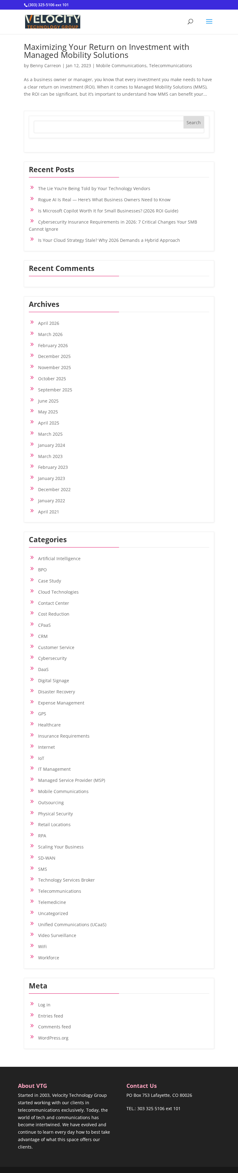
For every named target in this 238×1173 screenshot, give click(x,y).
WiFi (42, 946)
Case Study (49, 581)
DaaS (43, 669)
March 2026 (50, 334)
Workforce (48, 958)
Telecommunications (170, 65)
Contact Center (53, 603)
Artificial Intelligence (59, 558)
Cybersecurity (52, 658)
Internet (46, 747)
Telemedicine (52, 902)
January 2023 (51, 478)
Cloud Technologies (58, 592)
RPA (42, 836)
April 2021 (48, 512)
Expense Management (61, 703)
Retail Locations (54, 824)
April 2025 (48, 423)
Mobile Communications (121, 65)
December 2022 (54, 489)
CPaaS (44, 625)
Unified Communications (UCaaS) (72, 924)
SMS (42, 869)
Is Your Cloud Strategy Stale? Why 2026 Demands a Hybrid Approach (109, 240)
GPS (42, 714)
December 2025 (54, 356)
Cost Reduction (53, 614)
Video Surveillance (57, 935)
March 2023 (50, 456)
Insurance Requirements (64, 736)
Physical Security (55, 814)
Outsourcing (51, 802)
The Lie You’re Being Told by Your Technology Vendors (94, 188)
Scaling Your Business (61, 847)
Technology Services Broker (66, 880)
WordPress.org (53, 1038)
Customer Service (56, 647)
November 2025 (54, 367)
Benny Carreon (45, 65)
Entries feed (50, 1016)
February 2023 (53, 467)
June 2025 (48, 401)
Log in (44, 1005)
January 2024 (51, 445)
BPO (42, 570)
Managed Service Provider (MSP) (71, 780)
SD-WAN (46, 858)
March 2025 (50, 434)
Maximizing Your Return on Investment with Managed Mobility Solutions (106, 50)
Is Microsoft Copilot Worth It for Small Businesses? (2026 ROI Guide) (108, 211)
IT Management (54, 769)
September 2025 (55, 390)
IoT (41, 758)
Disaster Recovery (56, 692)
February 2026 (53, 345)
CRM (43, 636)
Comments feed (54, 1027)
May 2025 (48, 412)
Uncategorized (53, 913)
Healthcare (49, 725)
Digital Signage (53, 680)
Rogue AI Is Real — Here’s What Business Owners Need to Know (104, 200)
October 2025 (52, 379)
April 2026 (48, 323)
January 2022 (51, 501)
